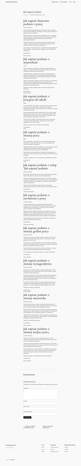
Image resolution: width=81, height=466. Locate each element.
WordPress (12, 459)
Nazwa (25, 401)
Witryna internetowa (27, 411)
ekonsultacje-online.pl (11, 2)
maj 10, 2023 (25, 14)
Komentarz (26, 388)
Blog (44, 14)
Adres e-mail (26, 406)
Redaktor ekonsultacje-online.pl (36, 14)
